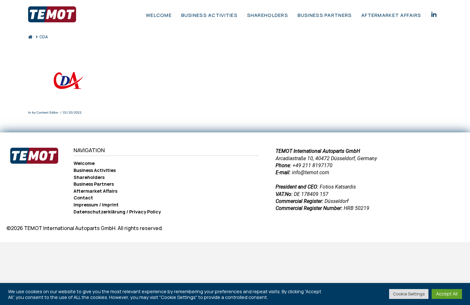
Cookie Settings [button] (409, 294)
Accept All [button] (447, 294)
